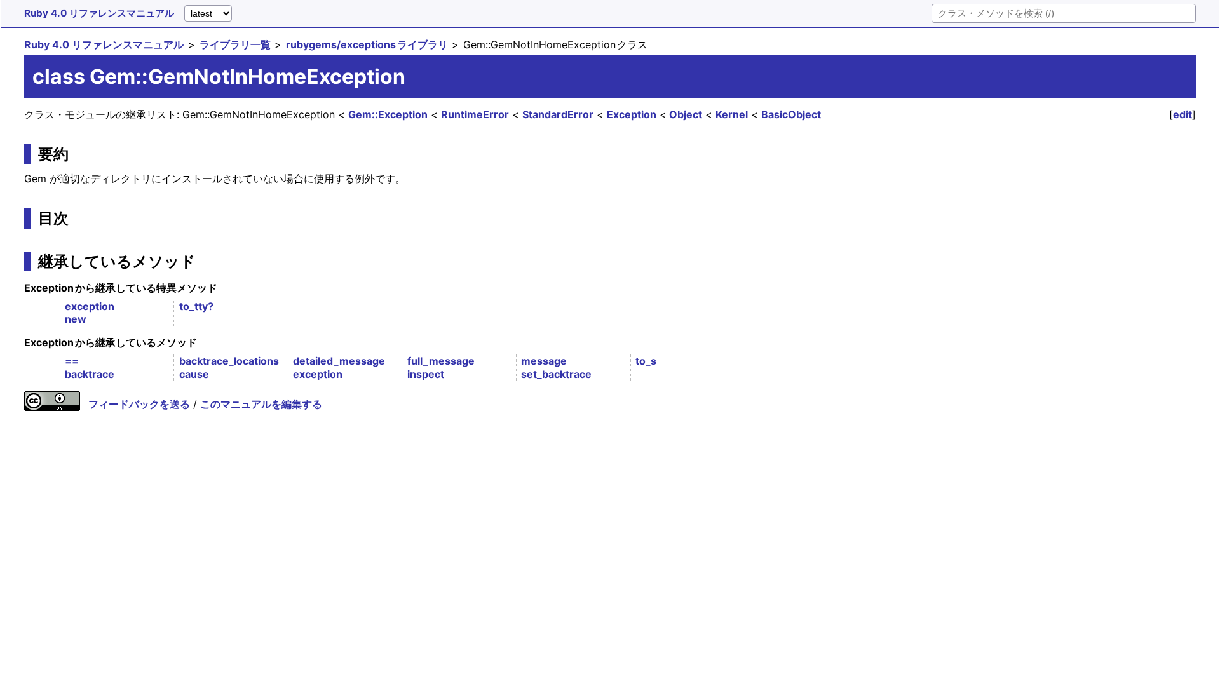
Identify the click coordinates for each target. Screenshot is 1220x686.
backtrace (89, 374)
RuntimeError (475, 114)
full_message (441, 360)
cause (194, 374)
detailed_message (339, 360)
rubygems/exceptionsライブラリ (367, 44)
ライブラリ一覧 (235, 44)
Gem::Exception (388, 114)
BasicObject (791, 114)
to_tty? (196, 306)
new (75, 319)
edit (1182, 114)
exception (89, 306)
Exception (631, 114)
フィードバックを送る (139, 404)
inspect (425, 374)
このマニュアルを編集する (261, 404)
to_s (645, 360)
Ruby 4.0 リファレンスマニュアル (99, 13)
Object (685, 114)
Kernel (731, 114)
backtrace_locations (229, 360)
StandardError (557, 114)
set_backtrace (556, 374)
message (544, 360)
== (72, 360)
